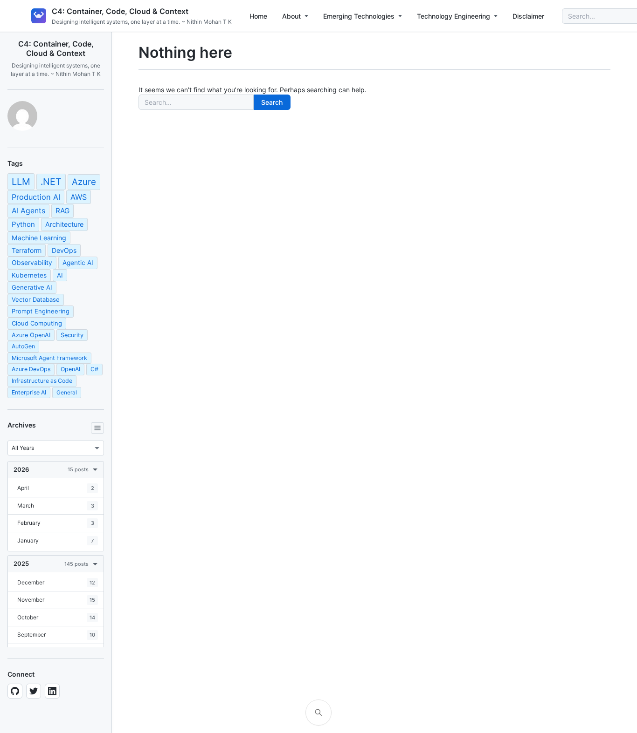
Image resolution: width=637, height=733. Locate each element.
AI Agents (28, 210)
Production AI (36, 197)
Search (272, 102)
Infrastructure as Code (42, 380)
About (291, 16)
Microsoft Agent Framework (49, 357)
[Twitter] (33, 691)
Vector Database (36, 299)
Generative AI (32, 287)
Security (72, 335)
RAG (62, 210)
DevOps (64, 250)
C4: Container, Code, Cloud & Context (120, 11)
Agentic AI (77, 262)
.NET (51, 181)
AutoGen (23, 346)
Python (23, 224)
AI (60, 275)
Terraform (27, 250)
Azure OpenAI (31, 335)
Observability (32, 262)
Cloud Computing (37, 323)
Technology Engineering (453, 16)
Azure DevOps (31, 369)
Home (258, 16)
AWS (78, 197)
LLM (21, 181)
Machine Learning (39, 238)
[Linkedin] (52, 691)
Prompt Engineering (40, 311)
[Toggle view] (97, 428)
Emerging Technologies (359, 16)
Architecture (64, 224)
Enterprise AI (29, 392)
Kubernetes (29, 275)
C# (94, 369)
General (66, 392)
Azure (84, 181)
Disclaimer (528, 16)
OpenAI (70, 369)
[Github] (14, 691)
